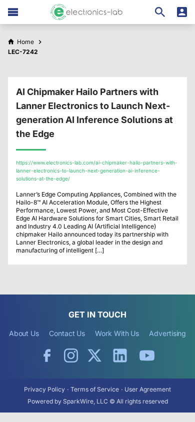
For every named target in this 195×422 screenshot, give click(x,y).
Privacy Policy (44, 389)
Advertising (167, 333)
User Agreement (147, 389)
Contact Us (67, 333)
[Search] (160, 12)
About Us (24, 333)
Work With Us (117, 333)
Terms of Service (94, 389)
